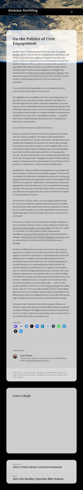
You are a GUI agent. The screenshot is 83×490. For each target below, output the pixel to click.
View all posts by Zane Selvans (37, 360)
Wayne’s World (52, 286)
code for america (19, 375)
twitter (20, 377)
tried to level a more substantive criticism (46, 73)
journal (41, 373)
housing (49, 375)
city (65, 373)
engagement (41, 375)
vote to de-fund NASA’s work (36, 234)
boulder (60, 373)
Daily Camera (30, 375)
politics (60, 375)
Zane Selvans (31, 373)
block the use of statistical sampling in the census (43, 237)
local (55, 375)
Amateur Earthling (23, 10)
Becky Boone (52, 373)
